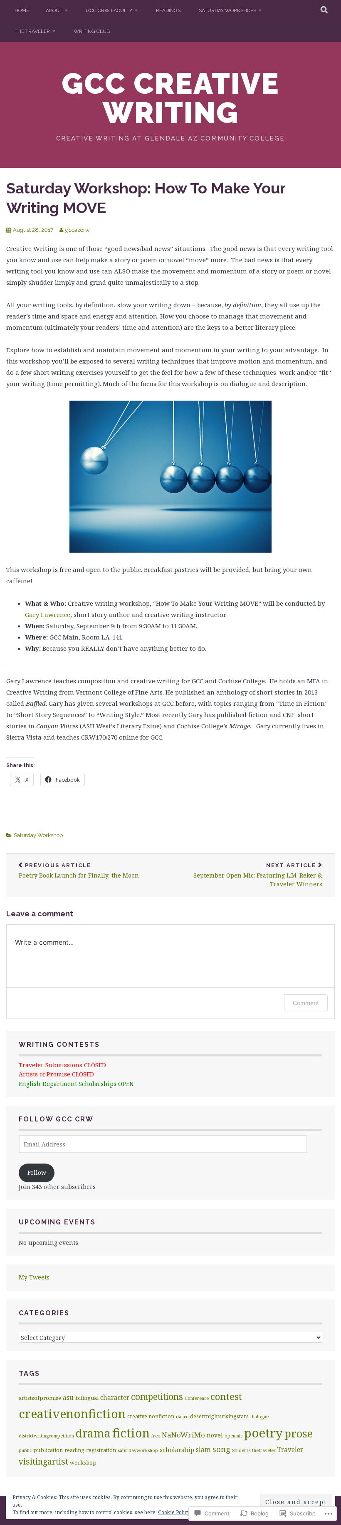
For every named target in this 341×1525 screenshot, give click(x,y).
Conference (197, 1398)
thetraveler (264, 1450)
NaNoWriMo (183, 1435)
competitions (157, 1396)
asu (68, 1397)
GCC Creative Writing (170, 98)
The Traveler (32, 31)
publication (48, 1450)
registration (101, 1450)
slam (203, 1449)
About (54, 10)
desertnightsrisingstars (219, 1416)
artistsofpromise (40, 1398)
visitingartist (43, 1461)
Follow (36, 1172)
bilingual (87, 1398)
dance (182, 1417)
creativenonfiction (72, 1414)
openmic (233, 1436)
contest (226, 1396)
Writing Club (92, 31)
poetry (263, 1433)
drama (93, 1433)
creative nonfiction (150, 1416)
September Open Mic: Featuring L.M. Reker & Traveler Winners (257, 875)
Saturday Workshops (227, 10)
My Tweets (34, 1277)
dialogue (259, 1417)
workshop (83, 1462)
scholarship (177, 1450)
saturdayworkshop (138, 1450)
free (155, 1436)
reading (74, 1450)
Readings (168, 10)
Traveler (290, 1449)
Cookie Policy (174, 1512)
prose (298, 1433)
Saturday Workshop (38, 835)
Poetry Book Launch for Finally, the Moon (79, 870)
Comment (306, 1002)
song (221, 1449)
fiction (131, 1433)
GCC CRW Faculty (109, 10)
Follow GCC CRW (56, 1119)
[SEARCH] (324, 10)
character (114, 1397)
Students (241, 1450)
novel (215, 1435)
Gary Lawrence (47, 614)
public (25, 1450)
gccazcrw (77, 230)
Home (22, 10)
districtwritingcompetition (46, 1436)
